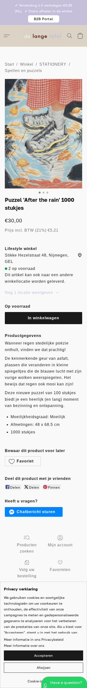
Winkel (26, 64)
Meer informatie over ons (24, 645)
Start (9, 64)
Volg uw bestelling (26, 573)
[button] (43, 19)
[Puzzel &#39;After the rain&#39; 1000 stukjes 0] (43, 133)
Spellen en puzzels (23, 71)
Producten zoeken (27, 548)
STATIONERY (52, 64)
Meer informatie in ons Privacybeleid (34, 639)
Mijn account (60, 545)
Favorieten (60, 570)
